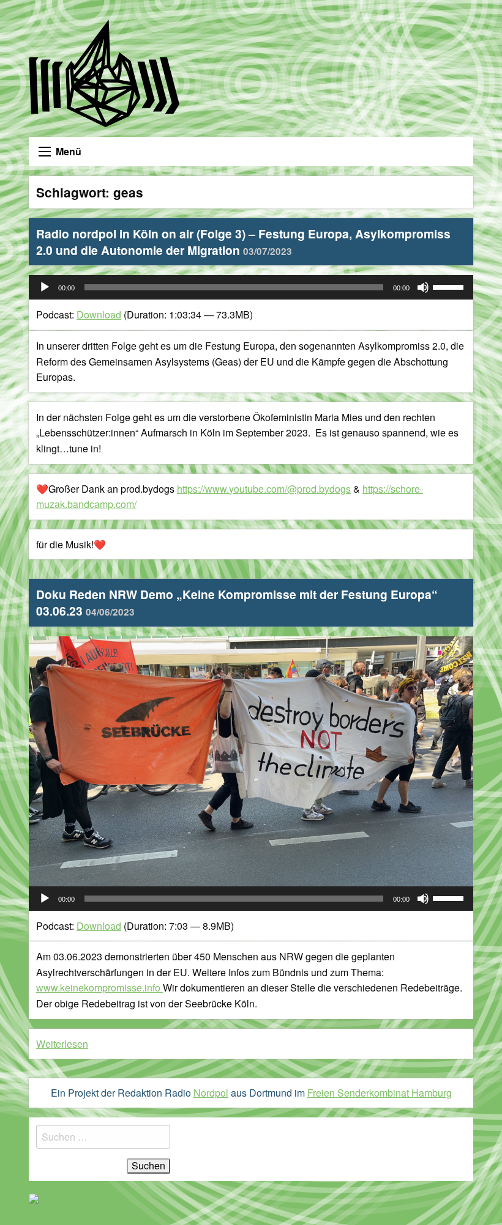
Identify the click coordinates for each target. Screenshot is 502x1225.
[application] (251, 287)
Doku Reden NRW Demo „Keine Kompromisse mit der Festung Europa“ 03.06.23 (237, 602)
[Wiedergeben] (45, 287)
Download (99, 314)
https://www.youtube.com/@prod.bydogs (264, 489)
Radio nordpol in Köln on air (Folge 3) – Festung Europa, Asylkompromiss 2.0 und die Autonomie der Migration (243, 242)
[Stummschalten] (423, 287)
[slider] (450, 286)
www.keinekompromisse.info (99, 987)
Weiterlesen (62, 1044)
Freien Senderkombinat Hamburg (379, 1093)
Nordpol (210, 1093)
